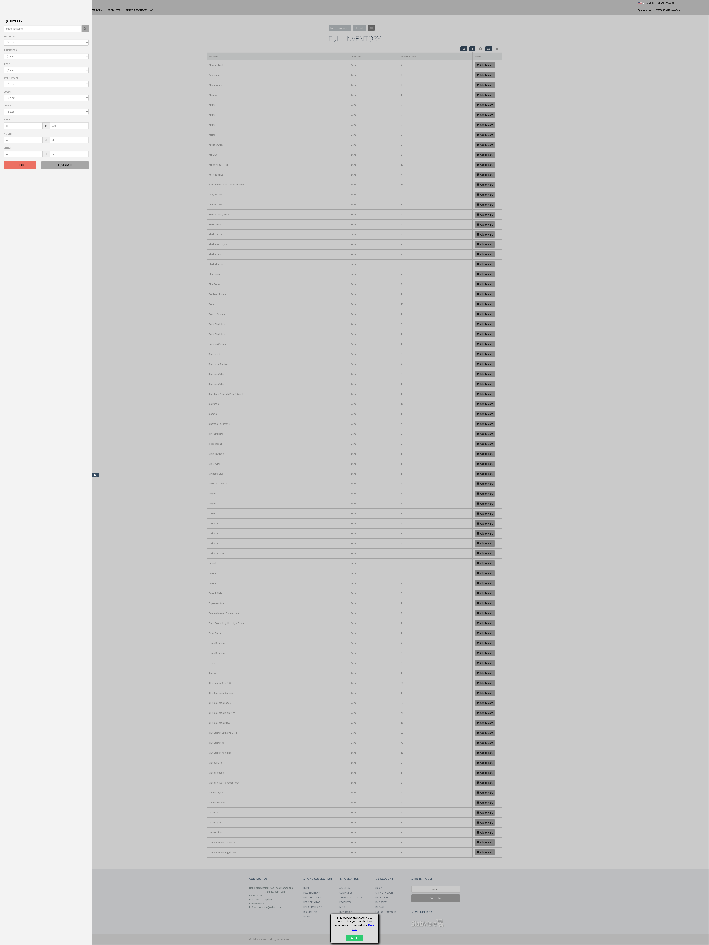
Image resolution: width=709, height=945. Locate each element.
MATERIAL (9, 36)
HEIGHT (8, 133)
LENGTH (8, 148)
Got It (354, 938)
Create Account (667, 2)
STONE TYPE (11, 78)
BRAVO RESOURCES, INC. (139, 10)
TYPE (7, 64)
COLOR (7, 91)
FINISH (7, 105)
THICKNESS (10, 50)
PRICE (7, 119)
